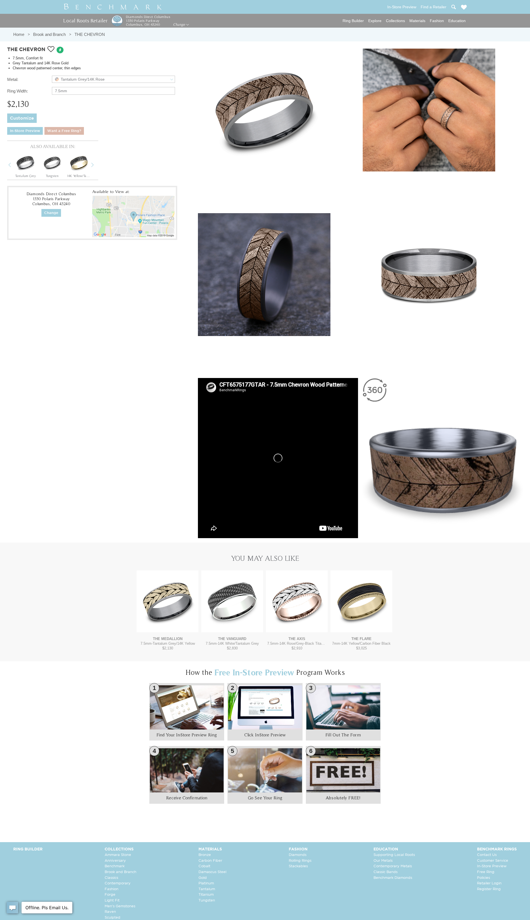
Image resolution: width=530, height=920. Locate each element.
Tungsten (206, 900)
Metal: (12, 79)
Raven (110, 911)
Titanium (206, 894)
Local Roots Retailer (85, 20)
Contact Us (487, 854)
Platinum (206, 883)
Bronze (204, 854)
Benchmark (114, 866)
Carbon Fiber (210, 860)
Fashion (437, 20)
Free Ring (485, 872)
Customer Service (492, 860)
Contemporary (118, 883)
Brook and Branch (49, 34)
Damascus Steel (212, 872)
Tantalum (206, 889)
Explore (374, 20)
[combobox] (113, 79)
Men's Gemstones (120, 906)
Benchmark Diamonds (392, 877)
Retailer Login (489, 883)
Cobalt (204, 866)
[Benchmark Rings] (113, 7)
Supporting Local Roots (394, 854)
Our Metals (383, 860)
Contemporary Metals (392, 866)
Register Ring (489, 889)
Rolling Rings (300, 860)
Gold (202, 877)
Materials (417, 20)
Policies (483, 877)
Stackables (298, 866)
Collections (395, 20)
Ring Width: (17, 91)
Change (179, 25)
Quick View (168, 627)
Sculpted (112, 917)
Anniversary (115, 860)
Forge (110, 894)
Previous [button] (13, 165)
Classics (111, 877)
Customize (22, 118)
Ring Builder (353, 20)
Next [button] (96, 165)
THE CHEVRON (90, 34)
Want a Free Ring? (64, 131)
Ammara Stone (118, 854)
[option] (25, 165)
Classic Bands (385, 872)
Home (18, 34)
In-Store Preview (25, 131)
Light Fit (112, 900)
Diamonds (297, 854)
